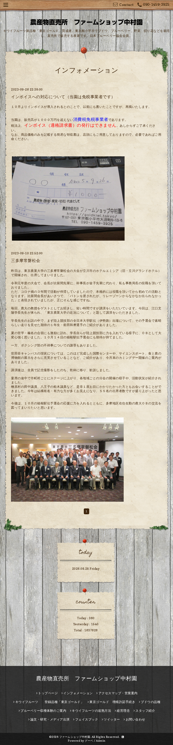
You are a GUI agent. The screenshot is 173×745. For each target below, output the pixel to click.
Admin (100, 740)
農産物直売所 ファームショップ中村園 (86, 678)
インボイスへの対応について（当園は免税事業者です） (63, 96)
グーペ (89, 740)
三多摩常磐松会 (25, 260)
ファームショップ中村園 (74, 736)
